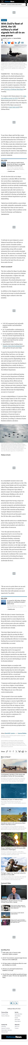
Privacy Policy (4, 1014)
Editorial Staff (4, 1032)
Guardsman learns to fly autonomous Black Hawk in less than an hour (13, 823)
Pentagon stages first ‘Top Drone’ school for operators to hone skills (13, 873)
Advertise (3, 1026)
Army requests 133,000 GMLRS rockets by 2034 (17, 913)
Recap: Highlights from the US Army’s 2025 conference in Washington (13, 848)
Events (16, 1017)
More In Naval (5, 757)
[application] (14, 892)
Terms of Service (5, 1016)
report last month (14, 107)
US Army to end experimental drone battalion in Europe (12, 969)
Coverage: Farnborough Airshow (14, 4)
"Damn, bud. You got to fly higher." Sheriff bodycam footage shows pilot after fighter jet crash (18, 921)
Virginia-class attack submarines (12, 346)
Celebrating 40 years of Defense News (12, 799)
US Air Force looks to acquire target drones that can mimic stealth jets (14, 958)
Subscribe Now (18, 1014)
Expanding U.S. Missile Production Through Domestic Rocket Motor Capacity (11, 901)
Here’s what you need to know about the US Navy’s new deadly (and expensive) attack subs (16, 164)
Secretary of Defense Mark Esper (13, 89)
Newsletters (17, 1016)
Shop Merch (18, 1021)
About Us (17, 1026)
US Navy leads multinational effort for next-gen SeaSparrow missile (14, 964)
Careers (17, 1028)
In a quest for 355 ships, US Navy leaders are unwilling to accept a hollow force (16, 602)
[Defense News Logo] (10, 1)
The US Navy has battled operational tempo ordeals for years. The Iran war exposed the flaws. (14, 975)
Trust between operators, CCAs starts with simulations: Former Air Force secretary (13, 775)
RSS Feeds (17, 1019)
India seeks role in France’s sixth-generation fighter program (11, 953)
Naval (4, 20)
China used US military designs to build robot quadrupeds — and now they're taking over (18, 907)
